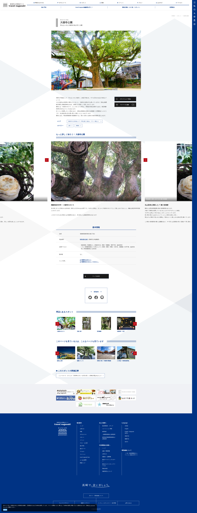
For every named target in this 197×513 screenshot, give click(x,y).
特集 (81, 431)
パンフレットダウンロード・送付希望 (107, 503)
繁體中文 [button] (127, 438)
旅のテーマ (82, 448)
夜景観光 (172, 7)
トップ (81, 425)
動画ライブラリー (85, 503)
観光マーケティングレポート (108, 460)
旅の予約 (43, 7)
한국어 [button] (126, 441)
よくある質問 (83, 460)
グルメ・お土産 (83, 443)
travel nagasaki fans (85, 457)
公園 (69, 125)
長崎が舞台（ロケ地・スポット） (131, 7)
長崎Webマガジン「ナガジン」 (90, 261)
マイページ (82, 454)
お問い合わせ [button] (128, 503)
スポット (179, 15)
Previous (47, 160)
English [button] (126, 428)
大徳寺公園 (186, 15)
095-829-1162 (84, 239)
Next (145, 160)
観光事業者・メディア (107, 425)
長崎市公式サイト (86, 260)
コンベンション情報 (107, 428)
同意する (5, 509)
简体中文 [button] (127, 436)
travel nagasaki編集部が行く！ (84, 7)
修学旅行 (104, 431)
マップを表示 (96, 276)
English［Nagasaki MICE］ (129, 432)
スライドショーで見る (125, 99)
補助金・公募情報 (106, 456)
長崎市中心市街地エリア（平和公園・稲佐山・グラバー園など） (83, 121)
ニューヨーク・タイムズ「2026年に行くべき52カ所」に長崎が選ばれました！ (80, 375)
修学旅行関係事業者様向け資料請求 (108, 438)
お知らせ (82, 428)
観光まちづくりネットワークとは (108, 464)
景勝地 (77, 125)
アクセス (82, 451)
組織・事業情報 (106, 451)
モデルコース (83, 434)
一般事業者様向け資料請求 (108, 434)
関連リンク (82, 462)
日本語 (126, 425)
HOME (173, 15)
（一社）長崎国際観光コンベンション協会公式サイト (131, 454)
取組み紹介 (105, 468)
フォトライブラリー (64, 503)
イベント (82, 440)
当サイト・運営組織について (96, 495)
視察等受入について (107, 471)
